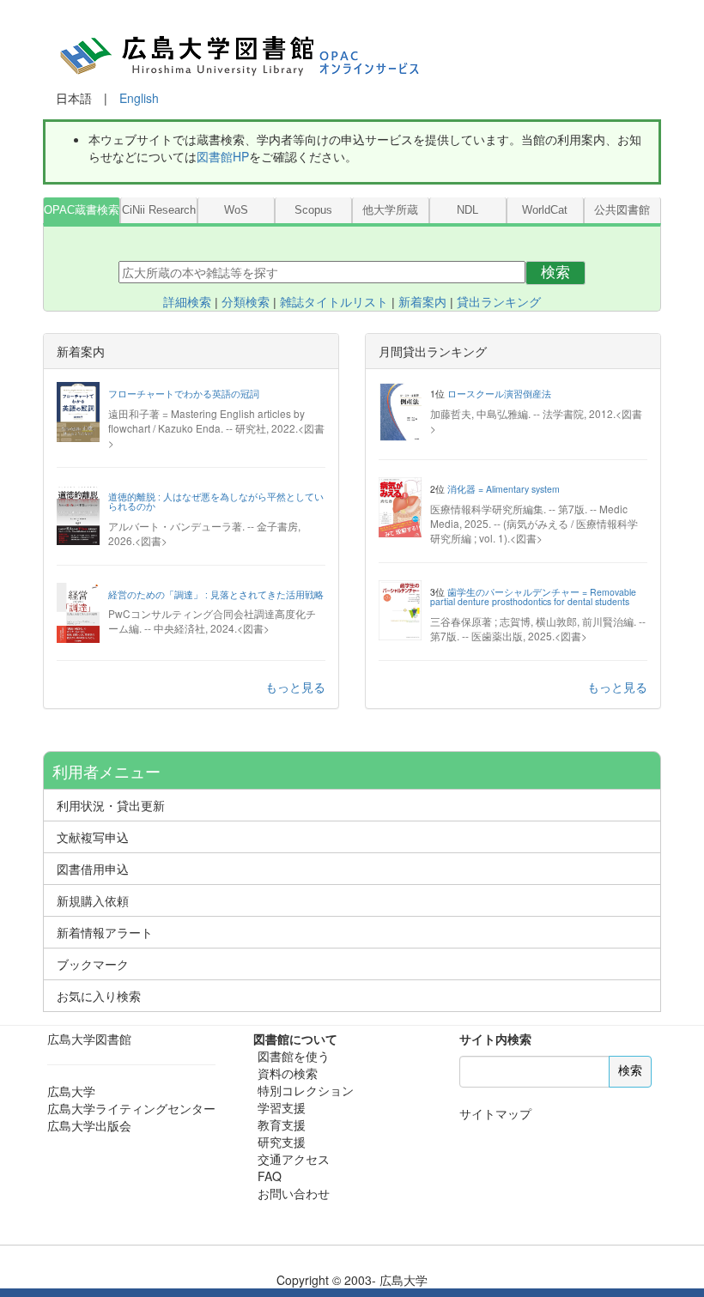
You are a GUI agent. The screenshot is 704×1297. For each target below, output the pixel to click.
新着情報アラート (105, 932)
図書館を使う (294, 1055)
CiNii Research (159, 210)
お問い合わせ (294, 1193)
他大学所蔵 (390, 210)
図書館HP (223, 156)
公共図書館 (622, 210)
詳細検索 (187, 302)
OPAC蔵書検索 (81, 210)
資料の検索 (288, 1073)
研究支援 (282, 1141)
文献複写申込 (93, 836)
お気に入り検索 (99, 995)
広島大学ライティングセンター (131, 1108)
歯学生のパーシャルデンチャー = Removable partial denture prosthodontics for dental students (533, 597)
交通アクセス (294, 1158)
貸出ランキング (499, 302)
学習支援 (282, 1107)
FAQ (270, 1176)
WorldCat (544, 210)
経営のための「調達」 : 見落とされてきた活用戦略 (216, 594)
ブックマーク (93, 964)
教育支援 (282, 1124)
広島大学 (71, 1091)
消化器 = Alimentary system (503, 488)
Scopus (313, 210)
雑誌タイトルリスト (334, 302)
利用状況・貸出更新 (111, 805)
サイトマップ (495, 1113)
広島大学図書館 (89, 1038)
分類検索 (246, 302)
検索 (555, 272)
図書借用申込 (93, 868)
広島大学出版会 (89, 1125)
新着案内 (422, 302)
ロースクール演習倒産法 (499, 393)
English (139, 97)
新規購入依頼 (93, 900)
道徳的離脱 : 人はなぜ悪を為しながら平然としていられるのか (216, 501)
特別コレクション (306, 1090)
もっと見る (295, 686)
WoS (236, 210)
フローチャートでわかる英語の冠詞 (183, 393)
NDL (467, 210)
